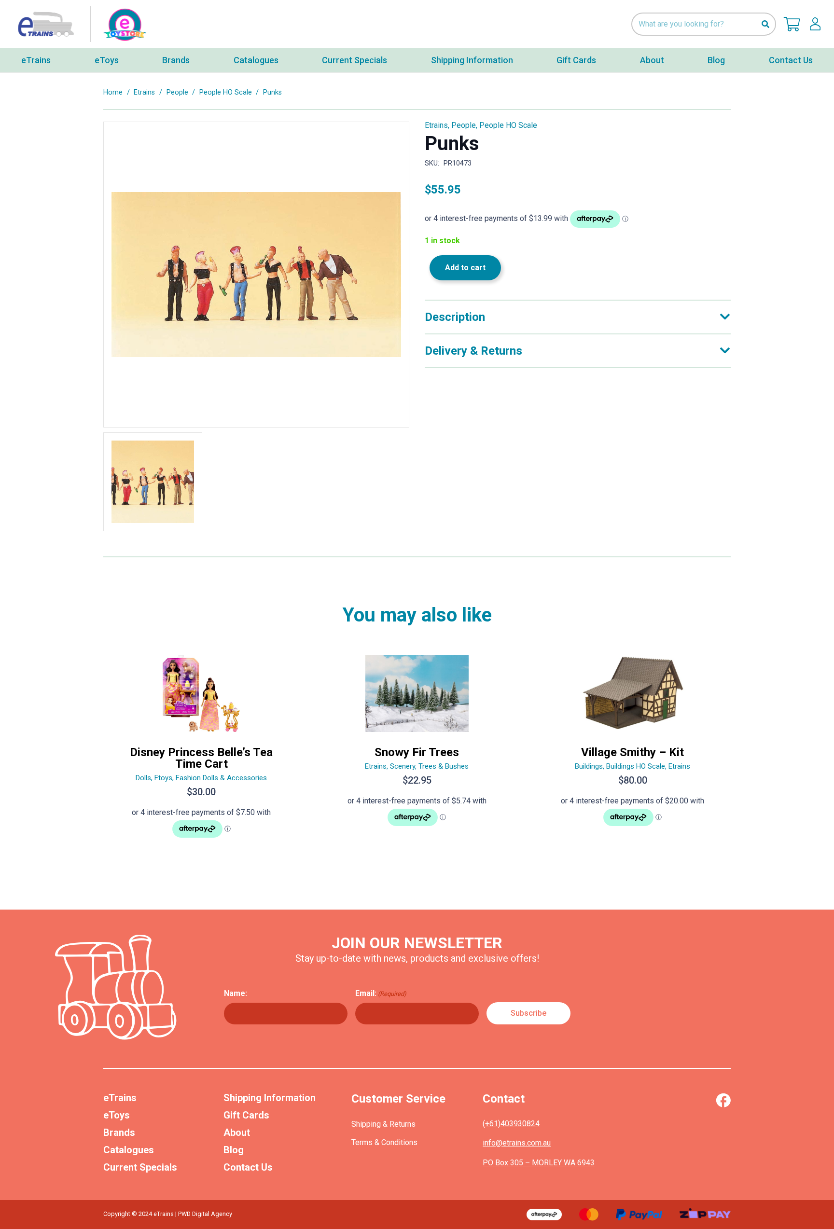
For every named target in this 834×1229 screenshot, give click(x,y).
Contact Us (248, 1167)
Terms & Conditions (384, 1142)
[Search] (765, 24)
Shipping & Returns (383, 1124)
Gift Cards (246, 1115)
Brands (119, 1132)
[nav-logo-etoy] (80, 24)
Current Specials (140, 1167)
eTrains (120, 1098)
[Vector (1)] (723, 1100)
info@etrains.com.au (517, 1142)
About (236, 1132)
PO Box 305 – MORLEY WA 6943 (539, 1162)
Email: (380, 993)
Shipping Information (269, 1098)
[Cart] (792, 24)
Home (113, 92)
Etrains (144, 92)
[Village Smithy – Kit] (632, 750)
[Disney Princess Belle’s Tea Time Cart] (201, 750)
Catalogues (128, 1150)
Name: (235, 993)
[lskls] (815, 24)
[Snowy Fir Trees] (417, 750)
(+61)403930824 (511, 1123)
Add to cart (465, 267)
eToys (116, 1115)
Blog (233, 1150)
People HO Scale (225, 92)
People (177, 92)
